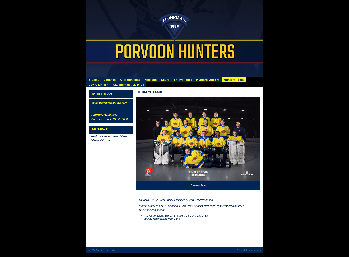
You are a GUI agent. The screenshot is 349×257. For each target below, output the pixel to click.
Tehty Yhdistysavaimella (249, 250)
